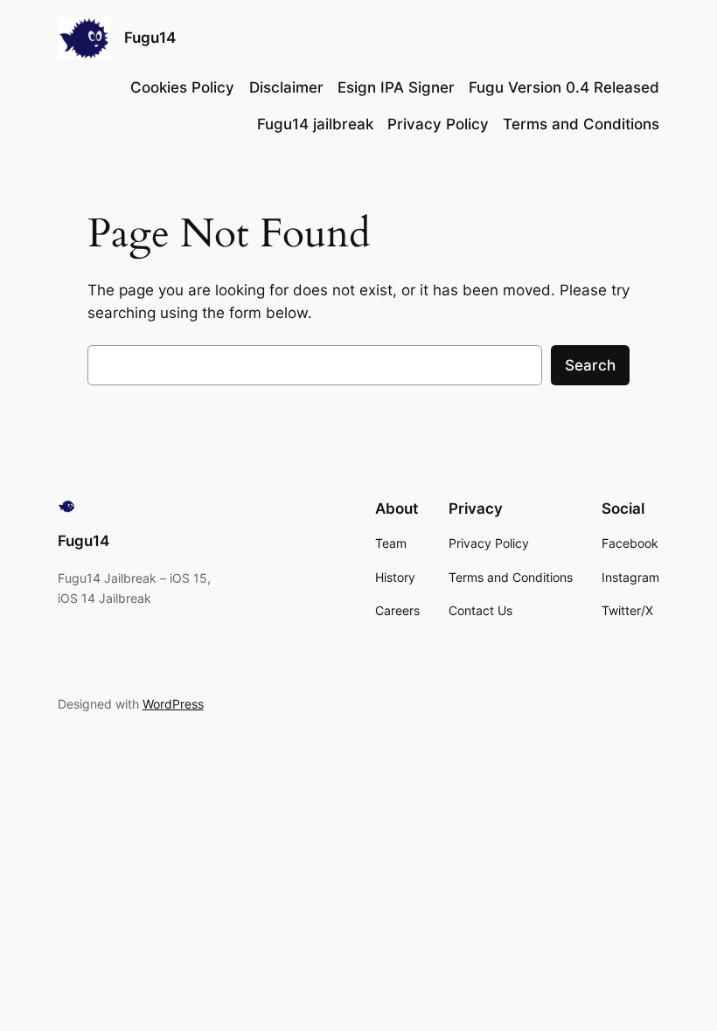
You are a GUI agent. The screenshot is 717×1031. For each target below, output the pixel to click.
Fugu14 (150, 37)
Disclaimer (286, 87)
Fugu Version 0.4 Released (564, 87)
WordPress (173, 703)
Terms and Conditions (581, 124)
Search (590, 365)
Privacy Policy (438, 124)
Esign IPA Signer (396, 87)
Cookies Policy (182, 87)
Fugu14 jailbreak (315, 124)
